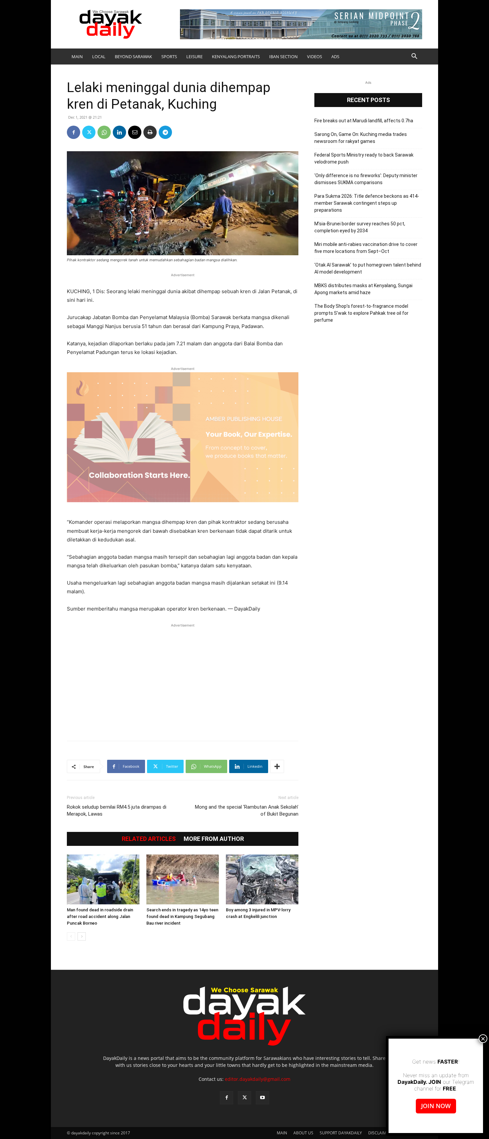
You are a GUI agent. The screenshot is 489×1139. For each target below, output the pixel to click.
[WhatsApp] (104, 132)
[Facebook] (73, 132)
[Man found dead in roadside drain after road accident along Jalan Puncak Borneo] (103, 879)
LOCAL (98, 56)
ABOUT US (303, 1133)
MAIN (77, 56)
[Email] (134, 132)
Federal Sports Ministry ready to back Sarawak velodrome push (363, 158)
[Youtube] (262, 1097)
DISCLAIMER (379, 1133)
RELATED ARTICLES (149, 839)
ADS (335, 56)
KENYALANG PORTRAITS (236, 56)
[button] (414, 57)
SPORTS (169, 56)
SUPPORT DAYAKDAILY (341, 1133)
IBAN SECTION (283, 56)
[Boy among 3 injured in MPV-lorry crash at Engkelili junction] (262, 879)
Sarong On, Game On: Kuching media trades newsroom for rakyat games (360, 138)
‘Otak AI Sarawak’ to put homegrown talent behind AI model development (367, 268)
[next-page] (82, 936)
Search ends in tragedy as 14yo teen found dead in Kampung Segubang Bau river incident (182, 916)
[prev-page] (71, 936)
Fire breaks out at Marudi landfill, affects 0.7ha (363, 120)
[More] (277, 766)
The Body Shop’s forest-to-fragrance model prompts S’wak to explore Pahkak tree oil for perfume (361, 313)
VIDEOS (314, 56)
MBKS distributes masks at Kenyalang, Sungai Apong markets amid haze (363, 289)
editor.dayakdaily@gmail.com (257, 1079)
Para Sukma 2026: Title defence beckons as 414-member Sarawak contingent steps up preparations (366, 203)
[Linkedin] (119, 132)
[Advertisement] (182, 679)
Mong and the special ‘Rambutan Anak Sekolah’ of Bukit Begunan (246, 810)
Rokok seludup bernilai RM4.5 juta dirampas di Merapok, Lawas (116, 810)
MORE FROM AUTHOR (214, 839)
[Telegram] (165, 132)
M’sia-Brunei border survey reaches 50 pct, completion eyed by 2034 (359, 227)
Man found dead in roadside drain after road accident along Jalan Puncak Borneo (100, 916)
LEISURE (194, 56)
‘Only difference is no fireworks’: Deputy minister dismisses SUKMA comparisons (365, 179)
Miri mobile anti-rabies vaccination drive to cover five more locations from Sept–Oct (365, 248)
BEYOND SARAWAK (133, 56)
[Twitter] (88, 132)
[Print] (150, 132)
